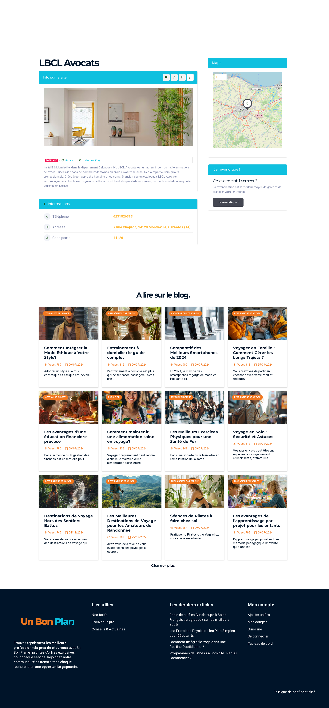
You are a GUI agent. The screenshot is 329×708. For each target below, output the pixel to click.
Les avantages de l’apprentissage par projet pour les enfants (256, 521)
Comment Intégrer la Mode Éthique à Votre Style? (66, 353)
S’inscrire (255, 629)
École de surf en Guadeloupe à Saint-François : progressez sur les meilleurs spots (200, 619)
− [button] (222, 77)
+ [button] (216, 77)
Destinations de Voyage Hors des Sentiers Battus (68, 521)
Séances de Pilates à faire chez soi (191, 518)
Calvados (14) (91, 160)
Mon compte (258, 622)
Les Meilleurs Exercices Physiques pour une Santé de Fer (194, 437)
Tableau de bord (260, 643)
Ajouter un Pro (259, 615)
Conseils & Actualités (108, 629)
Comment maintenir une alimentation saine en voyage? (130, 437)
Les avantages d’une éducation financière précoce (65, 437)
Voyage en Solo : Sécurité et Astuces (253, 434)
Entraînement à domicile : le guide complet (126, 353)
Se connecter (258, 636)
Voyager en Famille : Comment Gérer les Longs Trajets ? (254, 353)
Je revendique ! (228, 202)
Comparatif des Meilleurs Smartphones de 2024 (194, 353)
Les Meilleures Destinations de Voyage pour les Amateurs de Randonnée (131, 523)
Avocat (70, 160)
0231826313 (123, 216)
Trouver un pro (103, 622)
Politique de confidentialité (294, 692)
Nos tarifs (100, 615)
